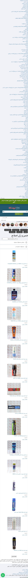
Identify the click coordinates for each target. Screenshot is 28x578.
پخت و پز (26, 15)
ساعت (27, 135)
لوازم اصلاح (26, 134)
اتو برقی (26, 189)
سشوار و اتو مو (25, 147)
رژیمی (27, 47)
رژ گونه (26, 119)
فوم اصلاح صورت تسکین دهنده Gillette (20, 474)
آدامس (26, 25)
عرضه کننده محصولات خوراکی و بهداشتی (20, 574)
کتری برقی (26, 184)
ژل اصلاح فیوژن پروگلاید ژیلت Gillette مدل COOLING (17, 283)
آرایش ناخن (25, 105)
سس (27, 40)
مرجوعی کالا (3, 198)
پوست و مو (26, 55)
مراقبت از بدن (25, 56)
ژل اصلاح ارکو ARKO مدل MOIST (20, 436)
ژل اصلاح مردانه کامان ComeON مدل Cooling (18, 455)
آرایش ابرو (26, 113)
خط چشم (26, 108)
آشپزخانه (26, 161)
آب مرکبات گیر (25, 178)
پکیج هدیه (26, 83)
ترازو (27, 169)
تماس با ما (26, 571)
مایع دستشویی (25, 98)
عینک (27, 138)
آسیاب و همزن (25, 174)
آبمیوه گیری (26, 177)
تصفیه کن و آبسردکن (24, 180)
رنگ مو (26, 63)
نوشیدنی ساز (25, 162)
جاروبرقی (26, 193)
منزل (27, 164)
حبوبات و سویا (25, 41)
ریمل (27, 109)
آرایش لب (26, 104)
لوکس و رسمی (25, 154)
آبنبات (27, 22)
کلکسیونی (26, 153)
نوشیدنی (26, 14)
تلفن (27, 191)
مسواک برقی (25, 90)
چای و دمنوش (25, 34)
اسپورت (26, 151)
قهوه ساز (26, 183)
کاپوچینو (26, 29)
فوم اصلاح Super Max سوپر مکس (20, 512)
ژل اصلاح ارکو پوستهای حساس (21, 493)
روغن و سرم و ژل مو (24, 67)
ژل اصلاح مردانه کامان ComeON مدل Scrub (18, 340)
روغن (27, 43)
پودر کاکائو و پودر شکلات (23, 32)
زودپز (27, 173)
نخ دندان (26, 93)
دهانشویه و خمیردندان (23, 92)
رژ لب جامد (26, 123)
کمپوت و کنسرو (25, 51)
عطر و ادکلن (25, 82)
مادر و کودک (25, 79)
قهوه (27, 28)
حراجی (26, 10)
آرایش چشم (25, 101)
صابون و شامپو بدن (24, 72)
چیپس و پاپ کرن (24, 49)
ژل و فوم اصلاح (25, 143)
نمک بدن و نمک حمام (24, 75)
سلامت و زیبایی (25, 3)
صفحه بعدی (14, 556)
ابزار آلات (26, 188)
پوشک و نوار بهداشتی (24, 77)
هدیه (27, 136)
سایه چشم (26, 111)
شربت (27, 36)
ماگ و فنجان (25, 185)
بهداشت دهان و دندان (23, 59)
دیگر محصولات (25, 17)
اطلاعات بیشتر (24, 267)
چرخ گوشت (26, 168)
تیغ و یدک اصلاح (24, 140)
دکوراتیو (26, 195)
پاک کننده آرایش (25, 116)
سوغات (26, 52)
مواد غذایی (26, 2)
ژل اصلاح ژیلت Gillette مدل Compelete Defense (17, 263)
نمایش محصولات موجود (19, 242)
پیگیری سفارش (25, 197)
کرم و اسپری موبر (24, 142)
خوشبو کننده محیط (24, 97)
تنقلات (27, 13)
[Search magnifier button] (4, 212)
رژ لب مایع (26, 124)
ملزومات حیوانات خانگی (23, 196)
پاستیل (26, 20)
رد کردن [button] (7, 575)
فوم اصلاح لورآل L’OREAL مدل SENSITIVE (19, 321)
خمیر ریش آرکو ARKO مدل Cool (21, 413)
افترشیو (26, 144)
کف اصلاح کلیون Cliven (22, 531)
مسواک (26, 89)
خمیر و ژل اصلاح (12, 227)
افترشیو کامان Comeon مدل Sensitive (19, 302)
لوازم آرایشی (25, 5)
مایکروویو (26, 172)
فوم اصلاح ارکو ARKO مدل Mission (20, 550)
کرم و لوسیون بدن (24, 74)
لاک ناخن (26, 131)
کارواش (26, 192)
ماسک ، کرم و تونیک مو (23, 66)
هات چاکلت (26, 33)
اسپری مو (26, 70)
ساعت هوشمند (25, 150)
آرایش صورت (25, 102)
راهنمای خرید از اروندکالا (23, 572)
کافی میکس (25, 30)
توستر (27, 166)
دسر (27, 48)
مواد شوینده (25, 96)
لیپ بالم (26, 125)
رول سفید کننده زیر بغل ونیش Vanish (20, 359)
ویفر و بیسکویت (25, 24)
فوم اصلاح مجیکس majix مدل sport (20, 378)
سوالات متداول (25, 570)
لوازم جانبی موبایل (24, 9)
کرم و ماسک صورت (24, 68)
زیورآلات (26, 158)
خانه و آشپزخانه (25, 7)
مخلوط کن (26, 170)
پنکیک (27, 117)
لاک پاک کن (25, 130)
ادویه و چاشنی (25, 39)
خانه (27, 227)
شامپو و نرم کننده (25, 64)
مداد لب (26, 127)
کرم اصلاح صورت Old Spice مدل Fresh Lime (18, 396)
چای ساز (26, 181)
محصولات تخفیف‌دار (20, 247)
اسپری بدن (26, 85)
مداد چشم (26, 112)
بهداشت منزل (25, 60)
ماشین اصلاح (25, 146)
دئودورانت (26, 86)
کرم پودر (26, 120)
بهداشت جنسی (25, 78)
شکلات (26, 21)
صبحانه (26, 45)
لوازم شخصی (25, 6)
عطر (27, 58)
